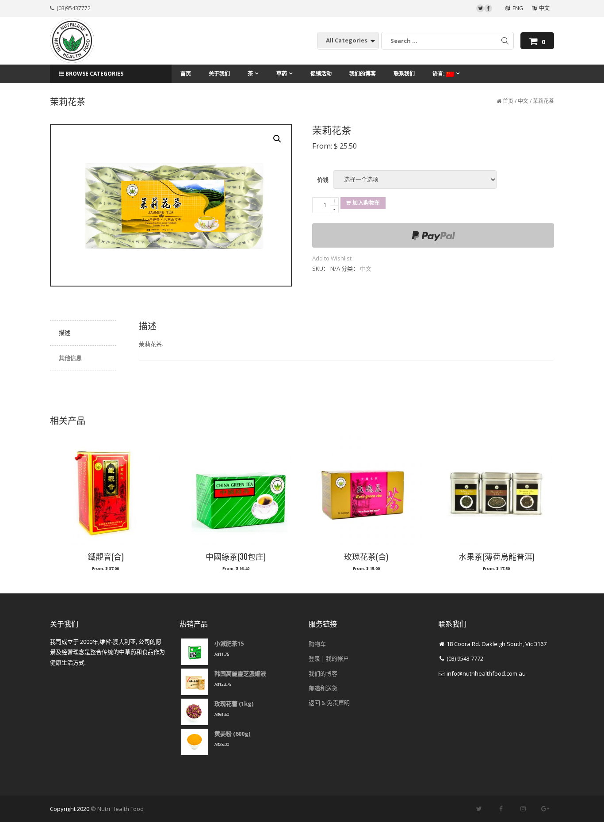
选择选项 (105, 572)
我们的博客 (323, 673)
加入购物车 (366, 202)
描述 (64, 332)
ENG (516, 8)
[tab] (83, 333)
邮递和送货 (323, 688)
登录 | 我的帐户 (329, 658)
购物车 (317, 644)
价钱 (323, 180)
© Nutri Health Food (117, 809)
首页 (508, 101)
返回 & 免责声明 (329, 703)
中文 (543, 8)
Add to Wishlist (332, 258)
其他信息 (70, 358)
